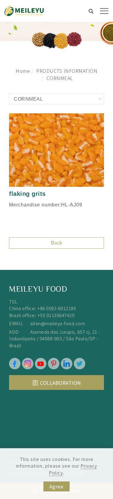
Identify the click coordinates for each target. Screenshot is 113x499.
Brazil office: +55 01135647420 (41, 315)
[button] (91, 12)
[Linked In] (66, 363)
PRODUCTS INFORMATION (66, 70)
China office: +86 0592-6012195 (42, 308)
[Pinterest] (53, 363)
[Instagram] (27, 363)
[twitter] (79, 363)
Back (56, 242)
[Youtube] (40, 363)
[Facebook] (14, 363)
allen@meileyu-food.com (57, 323)
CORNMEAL (59, 78)
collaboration (60, 382)
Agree (56, 486)
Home (23, 70)
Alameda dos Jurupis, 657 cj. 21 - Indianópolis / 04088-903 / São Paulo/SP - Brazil (54, 338)
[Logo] (24, 10)
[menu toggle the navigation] (104, 11)
